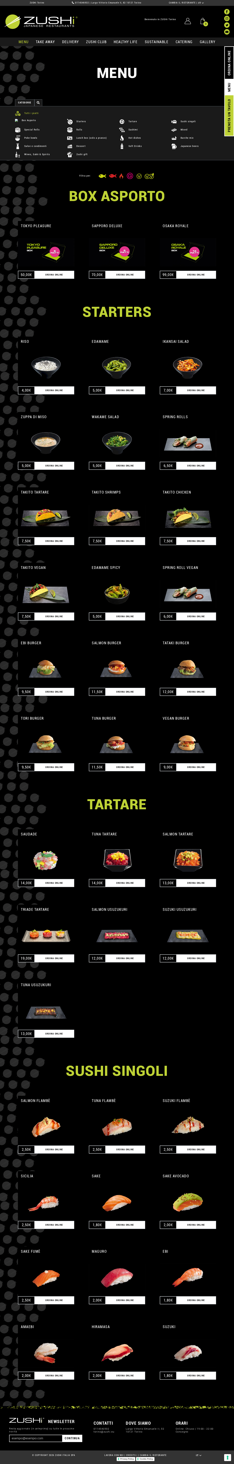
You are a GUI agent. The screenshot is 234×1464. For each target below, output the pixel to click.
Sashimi (133, 129)
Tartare (132, 121)
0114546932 (82, 2)
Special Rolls (31, 129)
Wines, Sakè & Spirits (36, 154)
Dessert (81, 146)
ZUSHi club (96, 42)
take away (45, 42)
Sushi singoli (188, 121)
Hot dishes (134, 137)
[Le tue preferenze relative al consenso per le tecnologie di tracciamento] (227, 1457)
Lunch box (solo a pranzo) (91, 137)
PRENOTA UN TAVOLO (229, 115)
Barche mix (187, 137)
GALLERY (208, 42)
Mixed (183, 129)
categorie (24, 102)
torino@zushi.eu (104, 1431)
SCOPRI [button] (46, 248)
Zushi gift (82, 154)
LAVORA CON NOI (114, 1455)
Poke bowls (30, 137)
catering (184, 42)
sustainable (157, 42)
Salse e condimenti (35, 146)
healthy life (125, 42)
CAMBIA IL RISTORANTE (182, 2)
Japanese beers (189, 146)
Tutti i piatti (31, 113)
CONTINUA (72, 1438)
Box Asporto (28, 120)
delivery (70, 42)
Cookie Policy (146, 1459)
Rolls (79, 129)
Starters (81, 121)
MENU (24, 42)
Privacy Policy (127, 1459)
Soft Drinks (135, 146)
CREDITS (131, 1455)
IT (200, 3)
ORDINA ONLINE (229, 63)
